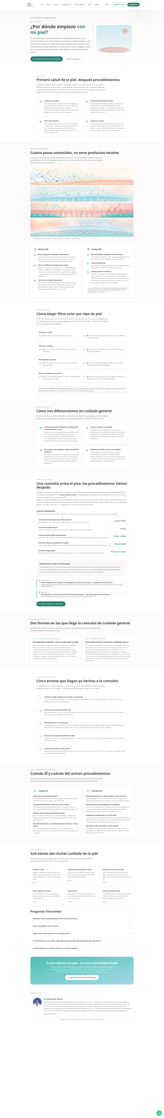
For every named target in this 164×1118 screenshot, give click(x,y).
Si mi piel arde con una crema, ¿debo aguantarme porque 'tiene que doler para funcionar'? (82, 941)
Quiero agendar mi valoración (52, 604)
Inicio (42, 4)
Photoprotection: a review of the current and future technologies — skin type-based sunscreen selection (75, 594)
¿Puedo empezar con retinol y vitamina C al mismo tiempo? (82, 948)
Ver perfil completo (50, 1014)
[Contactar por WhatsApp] (159, 1113)
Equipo (48, 4)
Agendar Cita (133, 4)
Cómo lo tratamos (73, 59)
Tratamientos (66, 4)
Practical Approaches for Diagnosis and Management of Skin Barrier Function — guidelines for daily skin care (77, 582)
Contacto (96, 4)
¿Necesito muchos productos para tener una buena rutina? (82, 919)
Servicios (56, 4)
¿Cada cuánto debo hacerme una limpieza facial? (82, 933)
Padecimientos (79, 4)
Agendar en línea (118, 4)
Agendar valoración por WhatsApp (47, 59)
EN (108, 4)
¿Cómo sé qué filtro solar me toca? (82, 926)
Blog (89, 4)
